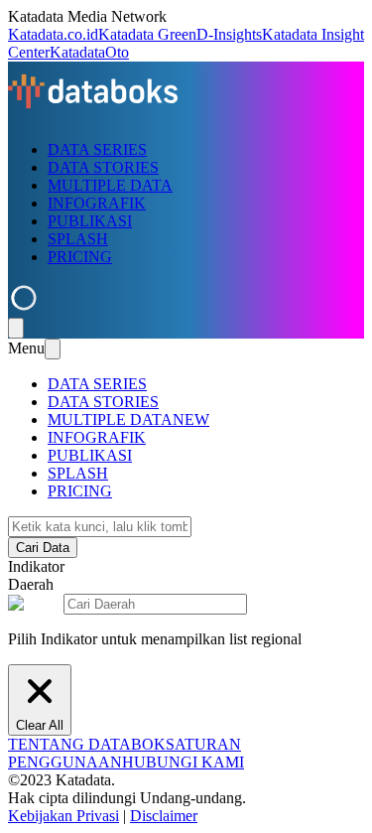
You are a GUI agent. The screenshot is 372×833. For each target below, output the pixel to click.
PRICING (80, 256)
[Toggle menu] (16, 328)
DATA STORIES (103, 167)
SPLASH (78, 238)
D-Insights (229, 34)
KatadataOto (89, 52)
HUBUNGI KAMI (183, 762)
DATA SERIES (97, 149)
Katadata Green (147, 34)
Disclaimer (163, 815)
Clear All (39, 725)
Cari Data (42, 547)
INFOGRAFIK (97, 203)
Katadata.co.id (53, 34)
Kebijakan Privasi (63, 815)
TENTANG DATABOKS (91, 744)
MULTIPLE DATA (110, 185)
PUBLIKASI (90, 220)
